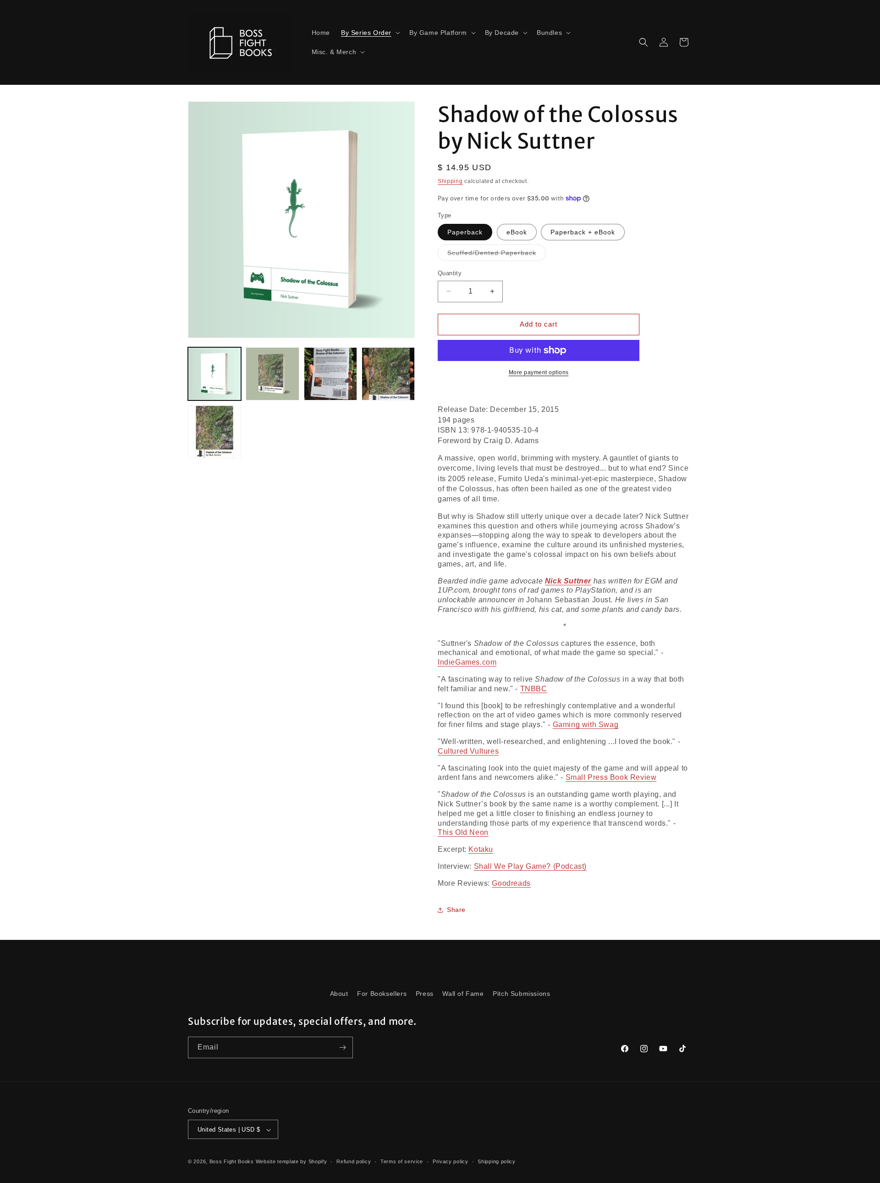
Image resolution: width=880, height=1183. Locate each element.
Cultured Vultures (468, 751)
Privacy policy (450, 1161)
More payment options (539, 372)
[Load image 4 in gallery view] (388, 373)
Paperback (465, 232)
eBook (516, 232)
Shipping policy (497, 1161)
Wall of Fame (463, 993)
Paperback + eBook (582, 232)
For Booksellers (382, 993)
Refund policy (353, 1161)
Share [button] (456, 909)
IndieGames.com (467, 662)
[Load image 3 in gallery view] (330, 373)
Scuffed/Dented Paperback (496, 255)
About (339, 993)
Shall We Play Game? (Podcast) (530, 866)
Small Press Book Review (611, 777)
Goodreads (511, 883)
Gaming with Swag (586, 724)
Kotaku (480, 849)
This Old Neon (463, 832)
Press (425, 993)
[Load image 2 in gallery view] (272, 373)
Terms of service (401, 1161)
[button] (370, 32)
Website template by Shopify (291, 1162)
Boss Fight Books (231, 1162)
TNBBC (533, 689)
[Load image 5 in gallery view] (214, 431)
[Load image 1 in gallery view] (214, 373)
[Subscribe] (342, 1047)
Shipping (450, 181)
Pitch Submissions (521, 993)
